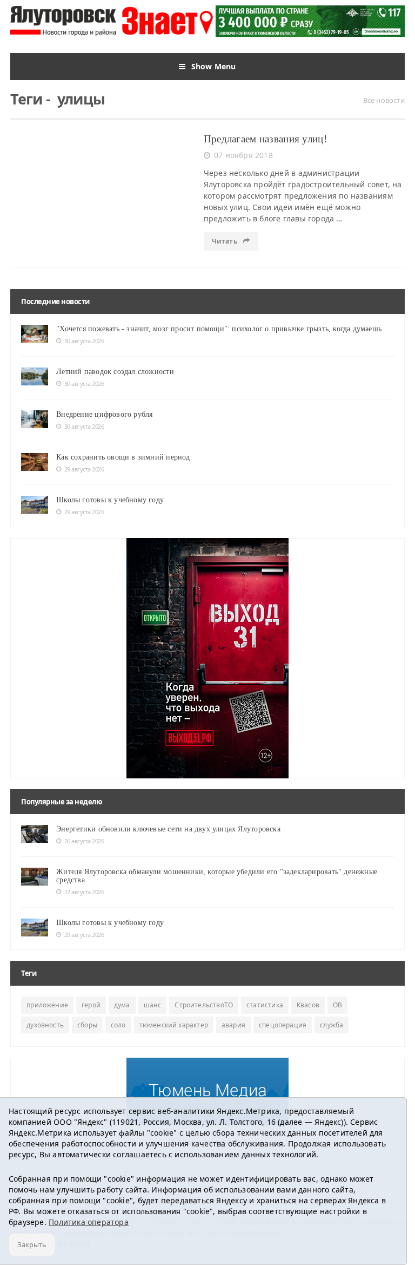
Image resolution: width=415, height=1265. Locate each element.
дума (122, 1005)
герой (91, 1005)
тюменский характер (173, 1025)
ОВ (337, 1005)
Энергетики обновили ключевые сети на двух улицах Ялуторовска (168, 829)
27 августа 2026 (84, 892)
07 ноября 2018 (243, 155)
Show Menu (213, 66)
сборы (87, 1025)
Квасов (308, 1005)
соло (118, 1025)
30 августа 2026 (84, 341)
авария (233, 1025)
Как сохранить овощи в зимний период (123, 457)
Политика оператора (89, 1222)
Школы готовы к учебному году (110, 500)
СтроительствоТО (204, 1005)
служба (331, 1025)
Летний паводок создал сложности (115, 372)
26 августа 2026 (84, 841)
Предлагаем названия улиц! (265, 139)
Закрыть (31, 1244)
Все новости (384, 100)
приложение (47, 1005)
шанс (153, 1005)
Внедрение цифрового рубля (104, 414)
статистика (264, 1005)
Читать (225, 241)
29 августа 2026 (84, 469)
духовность (45, 1025)
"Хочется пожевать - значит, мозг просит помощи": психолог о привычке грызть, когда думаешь (218, 329)
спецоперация (282, 1025)
